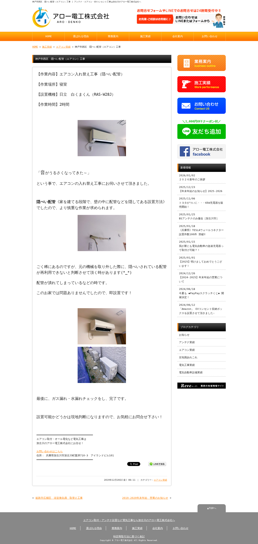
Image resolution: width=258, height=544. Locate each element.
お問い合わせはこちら (49, 451)
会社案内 (177, 36)
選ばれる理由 (81, 36)
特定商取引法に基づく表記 (129, 536)
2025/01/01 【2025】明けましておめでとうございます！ (200, 261)
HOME (48, 36)
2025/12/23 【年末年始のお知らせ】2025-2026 (200, 189)
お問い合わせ (209, 36)
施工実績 (145, 36)
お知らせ (184, 334)
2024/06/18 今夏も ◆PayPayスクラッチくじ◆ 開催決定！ (201, 293)
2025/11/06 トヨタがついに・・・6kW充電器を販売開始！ (201, 202)
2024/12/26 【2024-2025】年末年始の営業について (200, 277)
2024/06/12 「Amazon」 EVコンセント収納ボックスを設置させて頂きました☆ (200, 309)
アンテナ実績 (187, 342)
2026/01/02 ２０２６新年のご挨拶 (192, 177)
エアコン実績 (63, 46)
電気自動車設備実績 (191, 372)
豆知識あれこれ (188, 357)
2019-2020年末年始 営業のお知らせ (145, 497)
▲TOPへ (211, 508)
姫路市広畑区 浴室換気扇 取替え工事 (59, 497)
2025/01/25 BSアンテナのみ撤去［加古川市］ (199, 216)
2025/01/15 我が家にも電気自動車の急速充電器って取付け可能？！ (201, 245)
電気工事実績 (187, 364)
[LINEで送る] (157, 463)
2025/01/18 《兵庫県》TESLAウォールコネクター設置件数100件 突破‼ (201, 230)
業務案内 (113, 36)
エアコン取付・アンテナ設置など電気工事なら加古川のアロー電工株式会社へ (129, 520)
